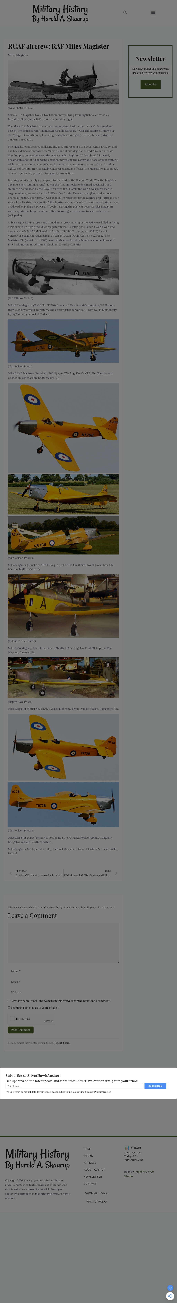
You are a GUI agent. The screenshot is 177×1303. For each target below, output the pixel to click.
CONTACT (90, 1183)
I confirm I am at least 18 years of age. (35, 1007)
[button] (125, 12)
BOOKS (88, 1155)
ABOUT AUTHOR (94, 1169)
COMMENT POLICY (97, 1192)
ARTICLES (90, 1162)
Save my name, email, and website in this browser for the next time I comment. (60, 1000)
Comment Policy (53, 907)
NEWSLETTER (93, 1176)
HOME (87, 1149)
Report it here (62, 1042)
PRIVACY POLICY (97, 1201)
